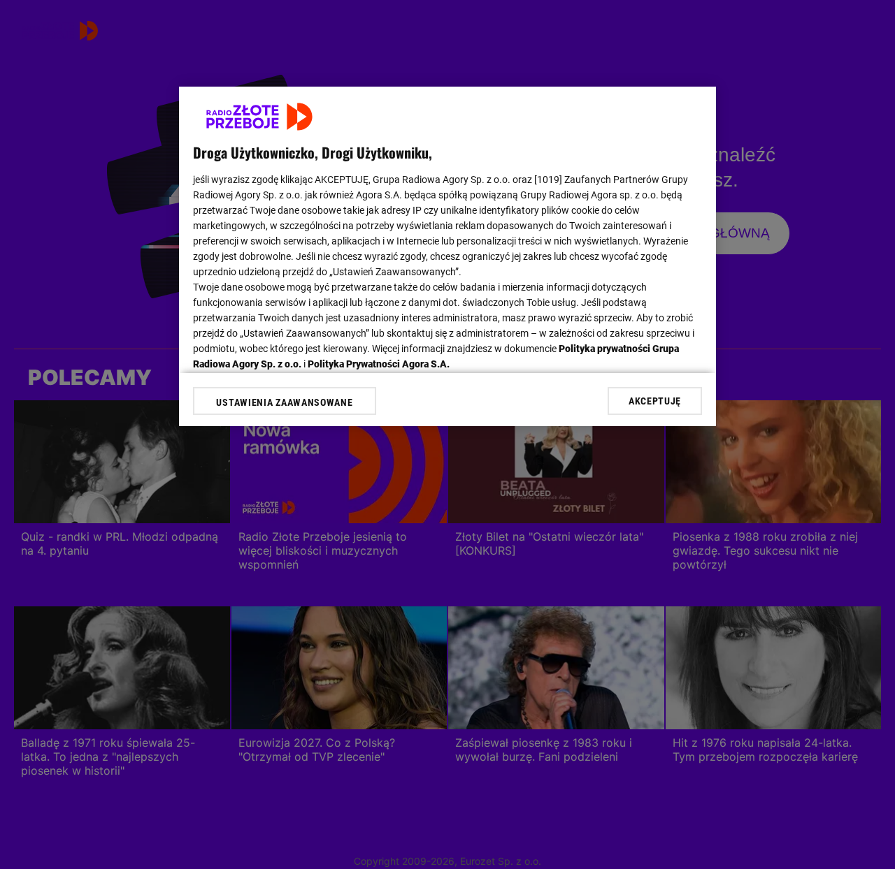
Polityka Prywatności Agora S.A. (379, 364)
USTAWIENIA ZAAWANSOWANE (284, 402)
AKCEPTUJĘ (655, 401)
